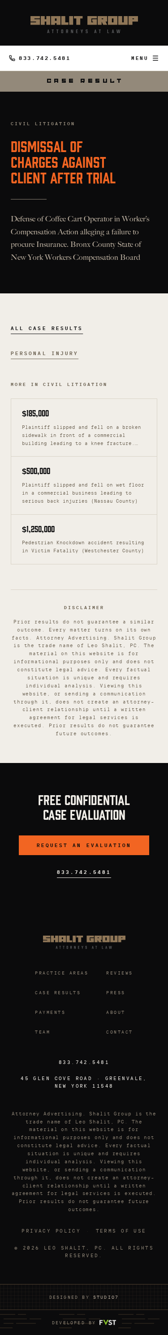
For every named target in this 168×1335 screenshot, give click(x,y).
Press (115, 993)
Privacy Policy (51, 1231)
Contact (119, 1032)
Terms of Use (121, 1231)
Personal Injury (44, 353)
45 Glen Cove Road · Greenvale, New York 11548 (84, 1082)
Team (42, 1032)
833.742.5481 (45, 58)
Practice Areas (61, 973)
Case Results (58, 993)
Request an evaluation (84, 845)
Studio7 (106, 1297)
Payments (50, 1012)
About (115, 1012)
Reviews (119, 973)
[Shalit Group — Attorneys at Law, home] (84, 24)
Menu (139, 58)
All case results (47, 328)
